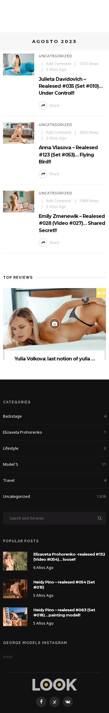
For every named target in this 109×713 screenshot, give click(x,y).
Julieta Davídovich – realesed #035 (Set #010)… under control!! (70, 86)
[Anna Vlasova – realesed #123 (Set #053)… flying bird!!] (18, 132)
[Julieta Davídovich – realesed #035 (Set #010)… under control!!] (18, 64)
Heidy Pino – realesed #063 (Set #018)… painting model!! (64, 612)
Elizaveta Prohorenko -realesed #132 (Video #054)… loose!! (69, 557)
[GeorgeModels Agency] (54, 684)
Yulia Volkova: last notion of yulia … (55, 359)
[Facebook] (41, 702)
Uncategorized (55, 56)
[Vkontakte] (68, 702)
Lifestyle (54, 448)
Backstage (54, 416)
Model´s (54, 464)
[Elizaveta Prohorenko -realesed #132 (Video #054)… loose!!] (15, 561)
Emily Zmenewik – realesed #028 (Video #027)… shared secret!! (72, 223)
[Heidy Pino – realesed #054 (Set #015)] (15, 588)
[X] (54, 702)
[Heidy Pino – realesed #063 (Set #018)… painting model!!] (15, 616)
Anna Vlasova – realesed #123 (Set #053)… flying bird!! (68, 154)
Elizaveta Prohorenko (54, 432)
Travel (54, 480)
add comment (58, 63)
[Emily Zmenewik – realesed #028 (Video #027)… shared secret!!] (18, 201)
